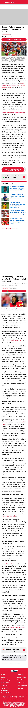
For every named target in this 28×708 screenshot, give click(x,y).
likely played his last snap (13, 340)
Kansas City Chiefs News (11, 228)
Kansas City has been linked (9, 564)
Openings (20, 674)
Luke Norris (6, 288)
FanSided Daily (5, 680)
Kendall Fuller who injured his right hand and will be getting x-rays (13, 85)
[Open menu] (2, 2)
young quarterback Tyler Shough (15, 627)
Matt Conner (6, 34)
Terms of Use (21, 682)
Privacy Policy (5, 682)
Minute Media (8, 696)
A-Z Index (20, 688)
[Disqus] (15, 250)
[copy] (11, 37)
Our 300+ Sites (21, 677)
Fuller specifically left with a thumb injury (13, 112)
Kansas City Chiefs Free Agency (13, 664)
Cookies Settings (6, 693)
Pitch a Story (20, 680)
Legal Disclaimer (22, 685)
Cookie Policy (5, 685)
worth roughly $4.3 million (9, 516)
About (3, 674)
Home (2, 228)
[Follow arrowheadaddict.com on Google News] (24, 177)
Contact (3, 677)
